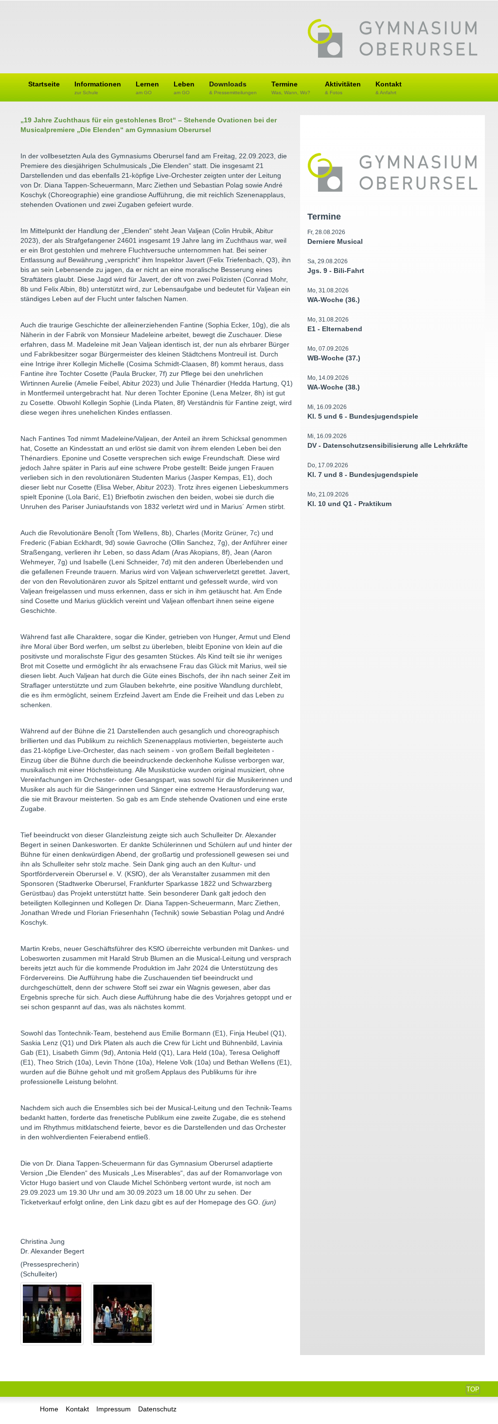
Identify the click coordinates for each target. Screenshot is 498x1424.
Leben (184, 87)
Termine (290, 87)
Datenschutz (157, 1409)
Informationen (97, 87)
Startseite (44, 84)
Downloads (233, 87)
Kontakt (388, 87)
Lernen (147, 87)
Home (49, 1409)
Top (473, 1389)
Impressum (113, 1409)
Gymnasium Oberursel (392, 39)
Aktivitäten (343, 87)
